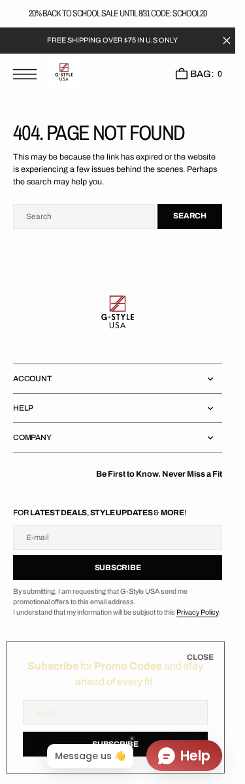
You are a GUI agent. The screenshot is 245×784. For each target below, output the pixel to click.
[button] (28, 74)
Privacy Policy (197, 612)
